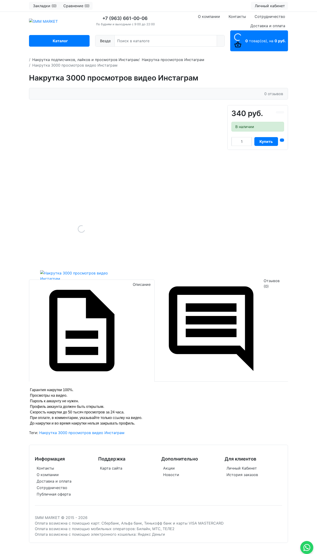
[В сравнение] (278, 112)
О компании (209, 16)
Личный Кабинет (241, 468)
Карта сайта (111, 468)
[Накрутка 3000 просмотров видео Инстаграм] (81, 229)
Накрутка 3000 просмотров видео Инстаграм (81, 432)
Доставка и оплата (267, 25)
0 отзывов (273, 93)
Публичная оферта (54, 494)
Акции (169, 468)
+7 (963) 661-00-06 (125, 18)
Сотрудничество (270, 16)
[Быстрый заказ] (282, 140)
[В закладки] (282, 112)
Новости (171, 474)
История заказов (242, 474)
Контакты (237, 16)
